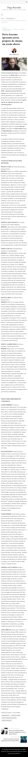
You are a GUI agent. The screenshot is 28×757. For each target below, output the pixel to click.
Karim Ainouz (5, 715)
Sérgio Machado (6, 720)
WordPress (17, 753)
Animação (22, 29)
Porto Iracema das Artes (9, 718)
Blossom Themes (22, 751)
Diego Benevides (14, 7)
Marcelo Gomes (16, 715)
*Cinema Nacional (7, 29)
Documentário (6, 30)
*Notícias (15, 29)
